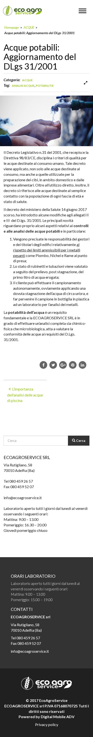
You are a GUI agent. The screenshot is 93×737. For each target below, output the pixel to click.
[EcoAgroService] (22, 10)
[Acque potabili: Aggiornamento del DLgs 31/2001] (85, 82)
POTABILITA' (45, 85)
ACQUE (29, 27)
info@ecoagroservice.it (30, 651)
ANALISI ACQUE (23, 85)
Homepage (11, 27)
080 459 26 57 (28, 638)
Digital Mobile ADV (57, 716)
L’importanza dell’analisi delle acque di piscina (25, 395)
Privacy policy (46, 724)
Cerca (80, 440)
